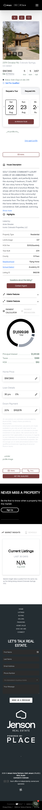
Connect (21, 632)
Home (21, 609)
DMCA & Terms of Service (22, 807)
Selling (21, 619)
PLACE (37, 773)
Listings (21, 612)
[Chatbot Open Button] (35, 803)
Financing (21, 622)
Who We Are (21, 629)
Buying (21, 615)
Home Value (21, 625)
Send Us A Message (21, 700)
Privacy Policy (7, 807)
